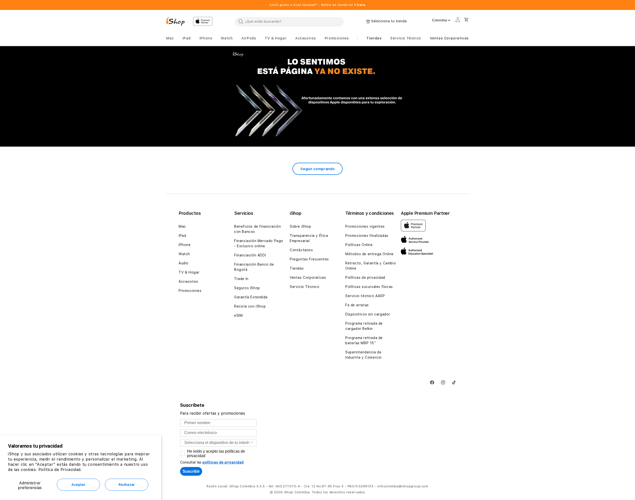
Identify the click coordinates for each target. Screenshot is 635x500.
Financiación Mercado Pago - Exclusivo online (258, 243)
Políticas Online (359, 245)
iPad (182, 236)
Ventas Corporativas (308, 278)
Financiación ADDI (250, 255)
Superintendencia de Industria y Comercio (363, 354)
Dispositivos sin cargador (367, 314)
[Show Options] (251, 442)
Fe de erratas (357, 305)
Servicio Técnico (304, 287)
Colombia (439, 20)
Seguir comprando (317, 169)
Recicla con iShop (250, 306)
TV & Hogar (189, 272)
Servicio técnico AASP (365, 296)
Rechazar (127, 485)
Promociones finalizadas (366, 236)
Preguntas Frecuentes (309, 259)
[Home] (177, 22)
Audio (184, 263)
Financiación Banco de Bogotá (254, 267)
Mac (182, 226)
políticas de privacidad (223, 462)
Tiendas (297, 268)
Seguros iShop (247, 288)
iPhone (185, 245)
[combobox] (289, 21)
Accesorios (188, 281)
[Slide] (317, 96)
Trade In (241, 279)
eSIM (238, 315)
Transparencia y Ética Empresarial (309, 238)
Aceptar (78, 485)
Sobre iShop (300, 226)
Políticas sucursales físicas (369, 287)
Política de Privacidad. (60, 469)
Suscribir (191, 471)
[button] (170, 38)
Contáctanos (301, 250)
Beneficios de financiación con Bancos (257, 229)
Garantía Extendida (251, 297)
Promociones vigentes (365, 226)
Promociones (190, 291)
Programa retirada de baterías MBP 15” (364, 340)
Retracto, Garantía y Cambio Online (370, 265)
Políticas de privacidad (365, 278)
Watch (184, 254)
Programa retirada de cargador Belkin (364, 326)
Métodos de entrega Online (369, 254)
